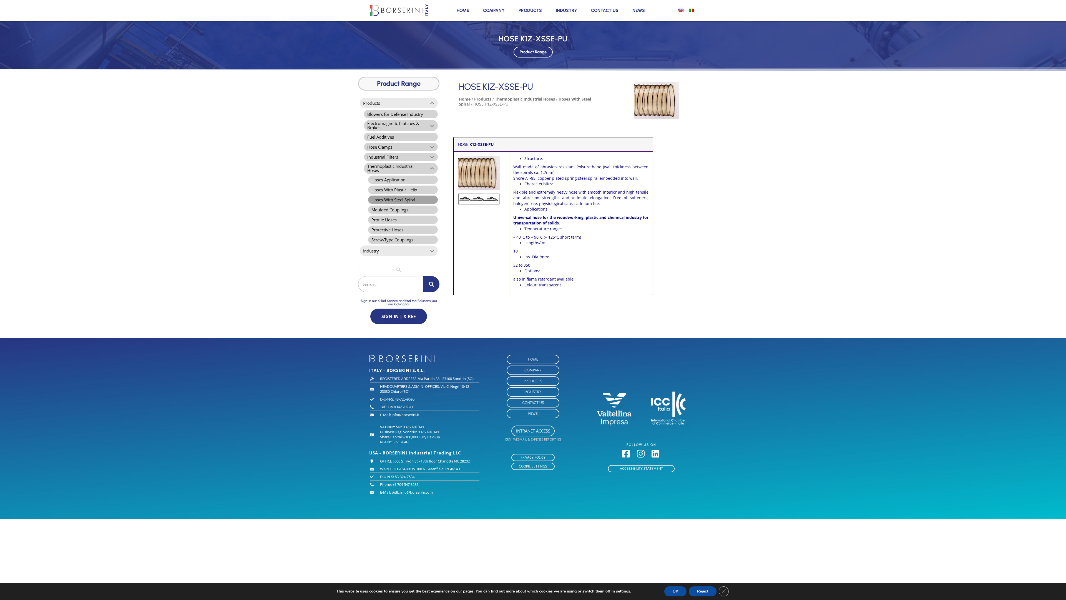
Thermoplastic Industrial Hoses (525, 99)
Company (494, 10)
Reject (702, 591)
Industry (566, 10)
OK (675, 591)
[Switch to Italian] (691, 10)
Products (530, 10)
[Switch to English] (681, 10)
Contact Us (605, 10)
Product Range (533, 51)
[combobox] (390, 284)
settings (623, 591)
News (638, 10)
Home (463, 10)
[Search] (431, 284)
